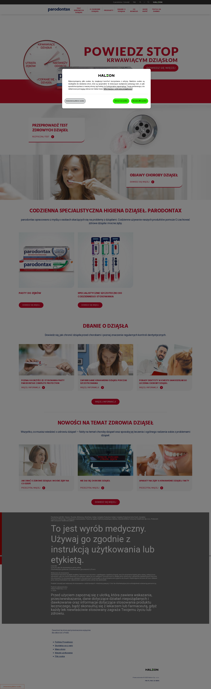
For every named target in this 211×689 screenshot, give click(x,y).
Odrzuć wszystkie (121, 101)
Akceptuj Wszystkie (139, 101)
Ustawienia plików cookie (75, 101)
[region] (106, 88)
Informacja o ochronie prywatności (118, 89)
